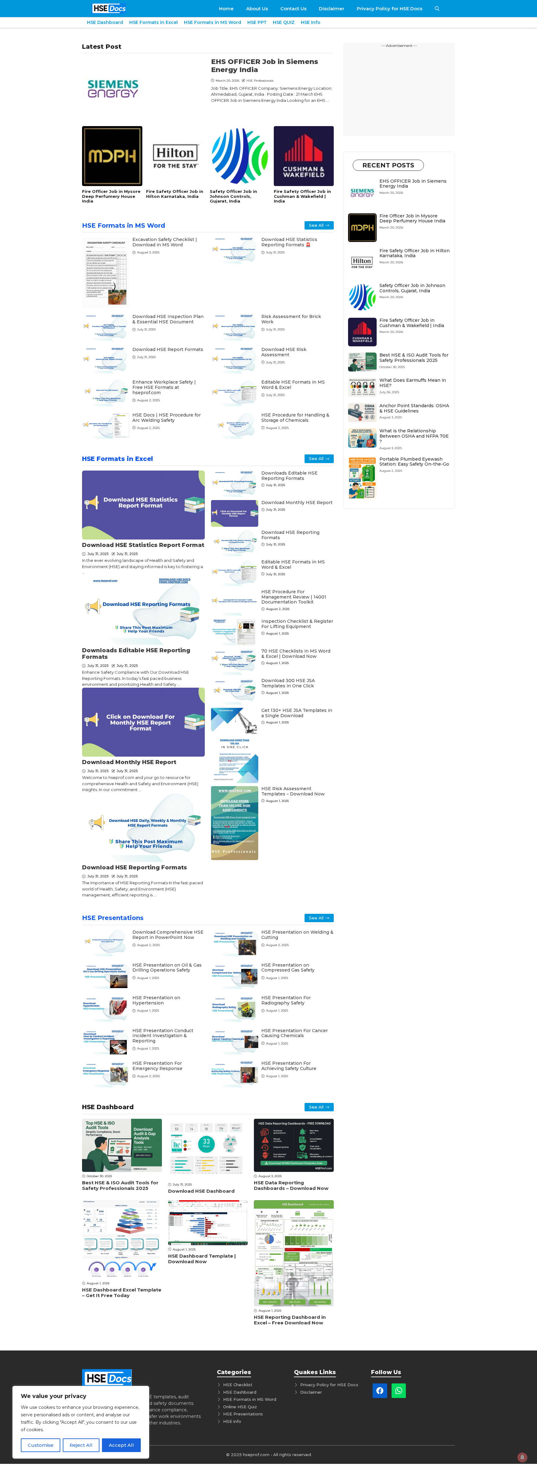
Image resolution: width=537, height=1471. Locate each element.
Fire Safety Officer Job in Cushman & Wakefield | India (302, 196)
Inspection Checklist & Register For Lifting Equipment (297, 623)
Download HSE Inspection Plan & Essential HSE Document (168, 319)
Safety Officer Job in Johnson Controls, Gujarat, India (233, 196)
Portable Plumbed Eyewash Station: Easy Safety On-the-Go (414, 461)
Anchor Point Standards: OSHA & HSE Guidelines (414, 408)
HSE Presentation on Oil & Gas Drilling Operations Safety (167, 967)
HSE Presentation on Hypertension (156, 1000)
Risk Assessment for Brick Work (291, 319)
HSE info (232, 1421)
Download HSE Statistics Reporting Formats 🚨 (289, 242)
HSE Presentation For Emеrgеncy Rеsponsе (157, 1065)
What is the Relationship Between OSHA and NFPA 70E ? (414, 436)
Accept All (121, 1445)
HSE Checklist (237, 1384)
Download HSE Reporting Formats (134, 867)
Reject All (81, 1445)
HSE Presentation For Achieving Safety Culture (288, 1065)
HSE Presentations (113, 918)
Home (226, 8)
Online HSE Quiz (240, 1406)
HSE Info (310, 22)
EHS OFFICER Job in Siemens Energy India (264, 65)
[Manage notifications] (522, 1457)
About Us (257, 8)
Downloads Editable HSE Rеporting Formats (136, 654)
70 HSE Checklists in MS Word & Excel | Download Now (295, 653)
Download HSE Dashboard (201, 1191)
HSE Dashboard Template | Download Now (202, 1258)
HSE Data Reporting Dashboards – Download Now (291, 1185)
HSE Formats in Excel (153, 22)
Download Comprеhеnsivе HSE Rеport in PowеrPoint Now (168, 934)
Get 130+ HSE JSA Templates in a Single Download (296, 713)
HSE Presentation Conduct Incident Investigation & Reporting (162, 1036)
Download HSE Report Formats (167, 349)
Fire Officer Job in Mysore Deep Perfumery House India (111, 196)
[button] (437, 8)
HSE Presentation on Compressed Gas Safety (287, 967)
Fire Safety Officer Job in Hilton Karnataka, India (174, 194)
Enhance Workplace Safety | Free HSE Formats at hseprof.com (164, 387)
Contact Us (293, 8)
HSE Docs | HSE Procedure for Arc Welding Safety (166, 417)
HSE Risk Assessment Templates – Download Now (293, 791)
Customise (40, 1445)
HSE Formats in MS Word (212, 22)
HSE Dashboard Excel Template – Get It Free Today (121, 1292)
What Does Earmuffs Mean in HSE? (412, 382)
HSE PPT (257, 22)
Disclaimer (331, 8)
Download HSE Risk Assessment (283, 352)
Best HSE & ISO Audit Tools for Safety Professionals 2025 (120, 1185)
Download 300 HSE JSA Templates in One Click (288, 683)
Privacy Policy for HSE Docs (389, 8)
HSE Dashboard (105, 22)
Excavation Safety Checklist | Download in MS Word (164, 242)
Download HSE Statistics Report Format (143, 545)
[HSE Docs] (108, 8)
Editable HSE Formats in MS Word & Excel (293, 384)
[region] (80, 1422)
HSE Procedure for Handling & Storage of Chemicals (295, 417)
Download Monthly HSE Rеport (129, 762)
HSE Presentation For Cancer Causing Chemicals (294, 1033)
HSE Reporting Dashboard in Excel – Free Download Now (290, 1320)
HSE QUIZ (284, 22)
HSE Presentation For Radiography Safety (286, 1000)
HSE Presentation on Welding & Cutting (297, 934)
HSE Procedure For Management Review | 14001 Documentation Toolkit (293, 597)
